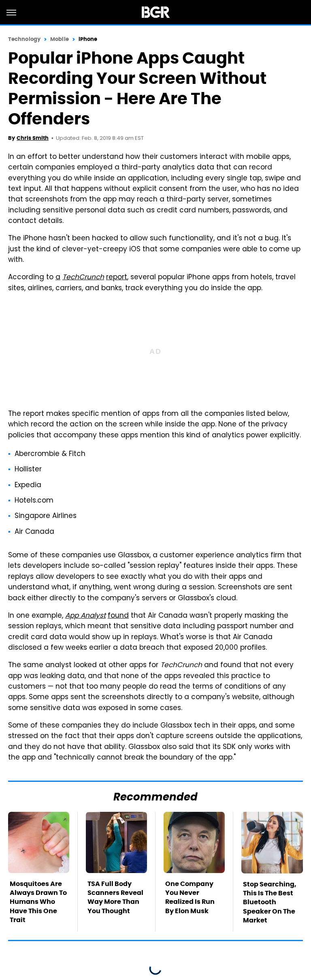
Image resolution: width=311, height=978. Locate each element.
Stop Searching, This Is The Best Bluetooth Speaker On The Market (269, 902)
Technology (24, 39)
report (116, 277)
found (118, 616)
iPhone (88, 39)
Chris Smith (33, 138)
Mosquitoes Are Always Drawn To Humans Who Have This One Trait (38, 902)
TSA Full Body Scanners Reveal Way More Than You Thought (115, 897)
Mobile (59, 39)
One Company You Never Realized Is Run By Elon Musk (190, 897)
